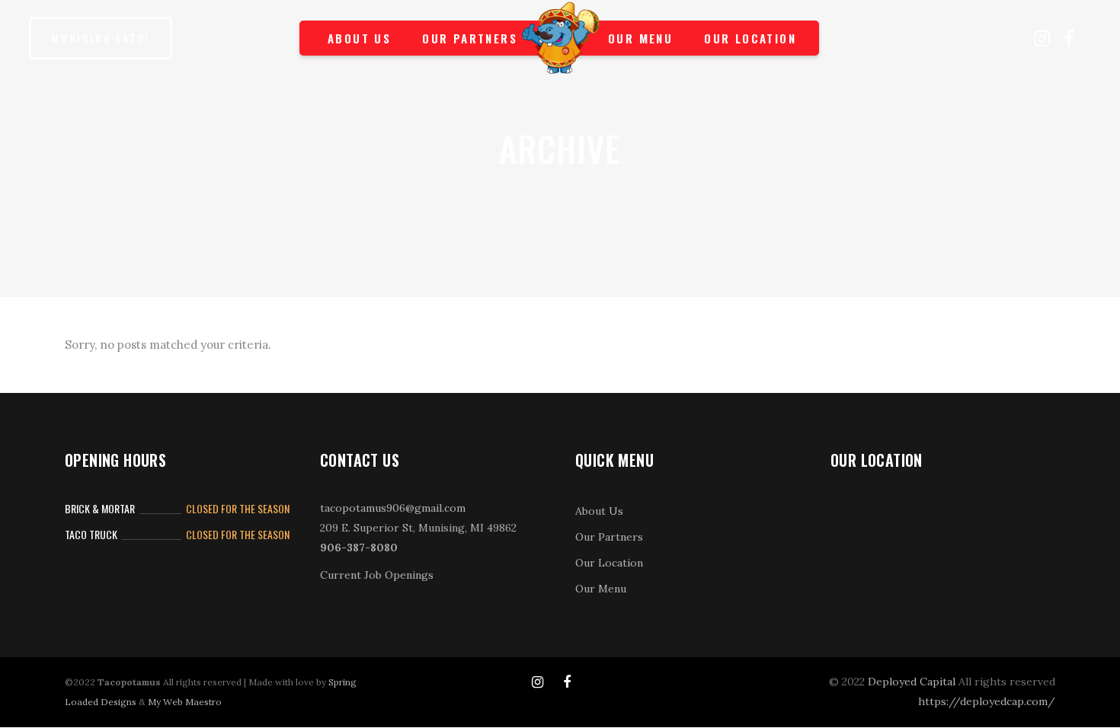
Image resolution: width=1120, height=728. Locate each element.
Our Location (609, 563)
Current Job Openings (377, 575)
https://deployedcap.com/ (986, 701)
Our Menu (600, 588)
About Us (599, 511)
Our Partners (609, 537)
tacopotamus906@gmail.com (393, 508)
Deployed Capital (911, 681)
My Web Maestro (185, 701)
